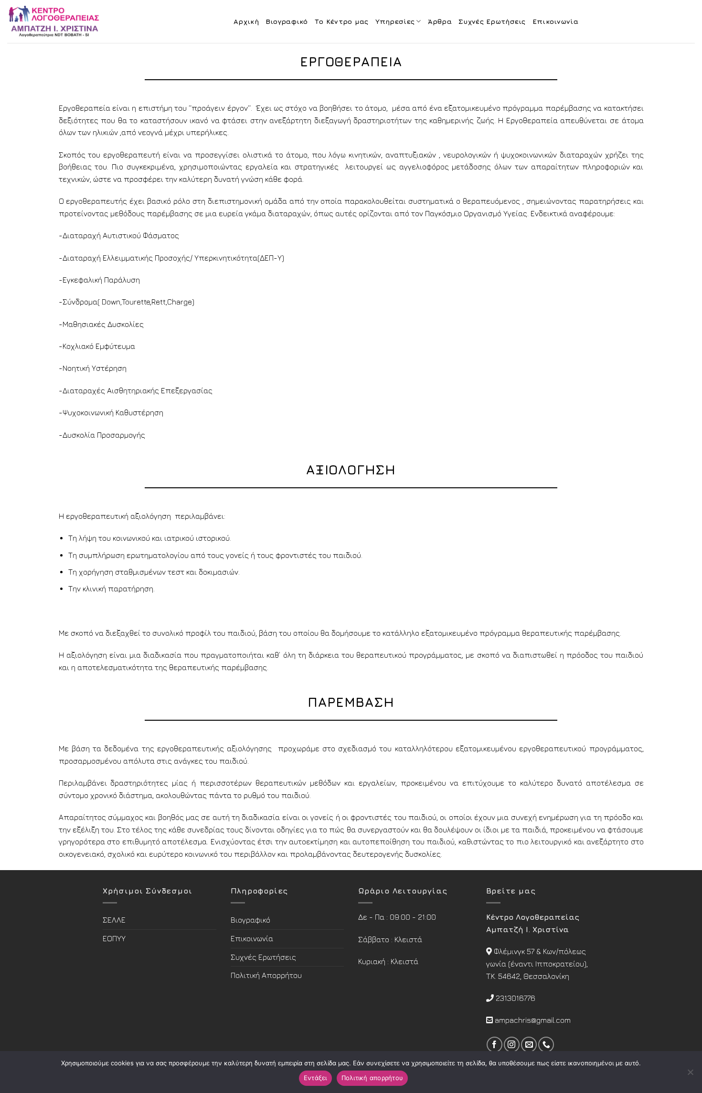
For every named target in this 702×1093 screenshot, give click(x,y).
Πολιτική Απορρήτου (266, 975)
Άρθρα (440, 21)
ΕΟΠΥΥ (114, 938)
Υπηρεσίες (395, 21)
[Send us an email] (529, 1044)
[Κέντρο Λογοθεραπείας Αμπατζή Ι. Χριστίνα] (55, 21)
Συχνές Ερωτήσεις (492, 21)
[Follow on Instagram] (512, 1044)
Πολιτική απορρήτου (372, 1078)
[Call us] (546, 1044)
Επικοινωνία (555, 21)
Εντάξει (315, 1078)
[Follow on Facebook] (494, 1044)
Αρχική (246, 21)
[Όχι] (690, 1074)
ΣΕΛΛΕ (114, 919)
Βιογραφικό (287, 21)
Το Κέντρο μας (342, 21)
